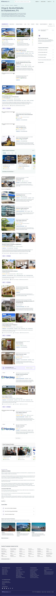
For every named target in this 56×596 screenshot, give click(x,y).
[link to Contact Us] (2, 588)
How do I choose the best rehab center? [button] (44, 59)
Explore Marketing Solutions (6, 582)
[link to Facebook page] (12, 588)
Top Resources (46, 567)
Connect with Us (5, 586)
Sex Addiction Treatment (34, 576)
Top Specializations (33, 567)
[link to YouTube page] (6, 588)
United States (7, 5)
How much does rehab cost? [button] (42, 52)
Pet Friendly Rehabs (19, 576)
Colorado (18, 532)
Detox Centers (18, 570)
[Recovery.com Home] (5, 1)
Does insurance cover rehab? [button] (42, 49)
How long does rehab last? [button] (42, 54)
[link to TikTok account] (8, 588)
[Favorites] (54, 1)
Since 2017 (49, 39)
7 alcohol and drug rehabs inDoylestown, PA (8, 14)
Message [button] (9, 108)
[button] (50, 26)
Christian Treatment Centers (34, 577)
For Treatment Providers (6, 579)
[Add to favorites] (14, 49)
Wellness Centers (18, 575)
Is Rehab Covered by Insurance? (49, 571)
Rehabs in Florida (4, 569)
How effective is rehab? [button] (42, 57)
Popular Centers (18, 567)
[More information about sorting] (54, 26)
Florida (33, 532)
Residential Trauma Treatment (34, 575)
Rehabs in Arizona (4, 574)
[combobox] (22, 2)
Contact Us (4, 584)
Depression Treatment (33, 570)
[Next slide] (33, 37)
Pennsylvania (11, 5)
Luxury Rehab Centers (19, 569)
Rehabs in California (5, 570)
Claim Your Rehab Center (5, 581)
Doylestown (8, 189)
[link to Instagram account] (10, 588)
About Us (3, 583)
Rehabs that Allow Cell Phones (20, 577)
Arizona (3, 532)
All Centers (3, 5)
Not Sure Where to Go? (6, 567)
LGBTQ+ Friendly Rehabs (19, 574)
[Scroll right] (54, 24)
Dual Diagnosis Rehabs (33, 574)
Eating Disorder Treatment (34, 569)
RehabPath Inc (39, 591)
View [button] (3, 108)
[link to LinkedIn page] (4, 588)
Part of (7, 245)
